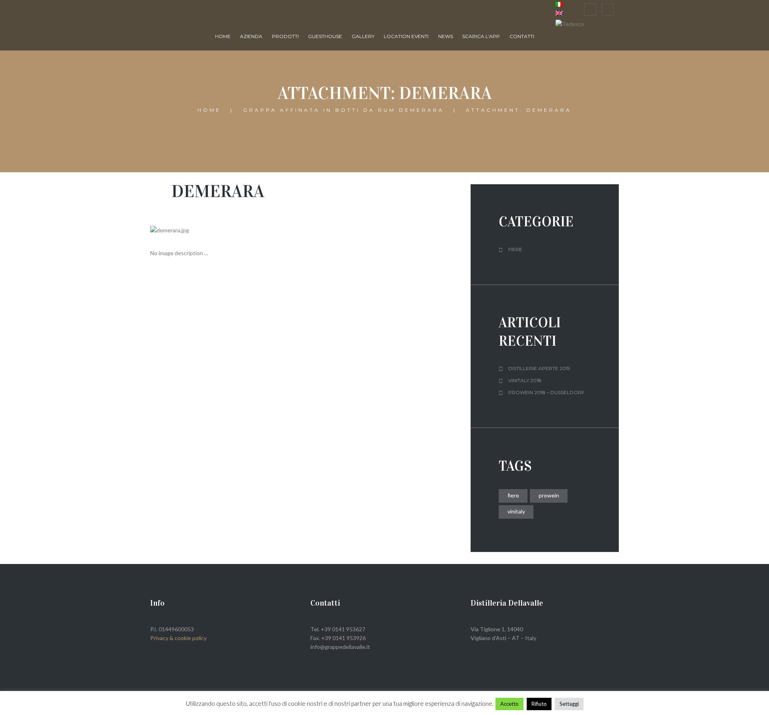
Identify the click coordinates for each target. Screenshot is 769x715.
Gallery (363, 36)
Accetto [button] (509, 704)
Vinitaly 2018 (525, 380)
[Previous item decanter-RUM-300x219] (227, 230)
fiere (513, 495)
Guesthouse (325, 36)
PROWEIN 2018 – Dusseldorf (546, 392)
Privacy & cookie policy (178, 637)
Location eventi (406, 36)
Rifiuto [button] (539, 704)
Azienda (251, 36)
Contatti (521, 36)
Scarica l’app (481, 36)
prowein (549, 495)
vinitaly (516, 511)
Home (223, 36)
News (445, 36)
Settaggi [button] (569, 704)
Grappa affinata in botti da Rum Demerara (343, 110)
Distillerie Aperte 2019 (539, 368)
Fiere (515, 249)
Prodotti (285, 36)
